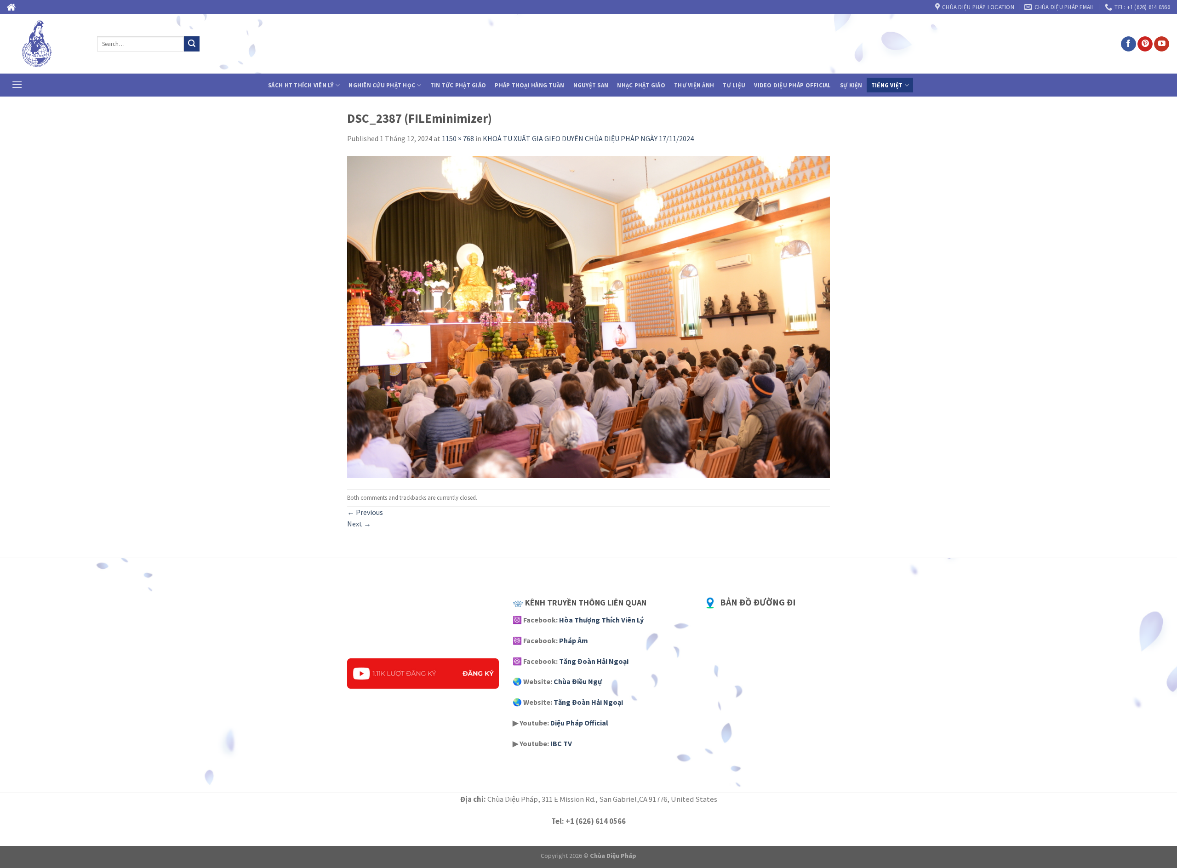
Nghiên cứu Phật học (382, 85)
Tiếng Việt (887, 85)
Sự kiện (851, 85)
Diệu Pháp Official (579, 722)
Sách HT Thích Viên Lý (300, 85)
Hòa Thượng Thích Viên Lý (601, 619)
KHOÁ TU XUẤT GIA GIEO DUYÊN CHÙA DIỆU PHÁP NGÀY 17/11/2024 (588, 138)
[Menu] (17, 84)
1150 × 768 (458, 138)
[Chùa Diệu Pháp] (45, 44)
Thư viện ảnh (694, 85)
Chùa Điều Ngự (578, 681)
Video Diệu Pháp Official (792, 85)
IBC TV (561, 743)
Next (359, 523)
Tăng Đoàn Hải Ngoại (593, 661)
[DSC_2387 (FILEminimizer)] (588, 316)
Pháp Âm (573, 640)
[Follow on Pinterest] (1145, 44)
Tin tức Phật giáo (458, 85)
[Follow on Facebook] (1128, 44)
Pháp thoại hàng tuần (529, 85)
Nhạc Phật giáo (641, 85)
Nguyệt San (591, 85)
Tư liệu (734, 85)
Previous (365, 512)
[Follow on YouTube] (1161, 44)
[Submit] (192, 44)
